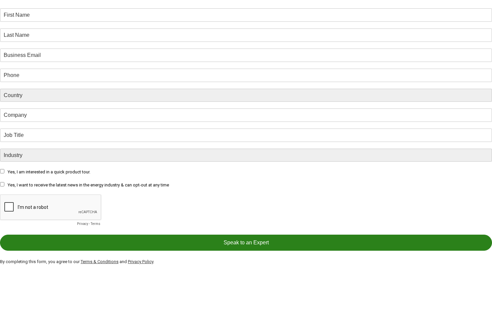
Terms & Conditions (99, 261)
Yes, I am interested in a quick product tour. (49, 171)
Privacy (82, 224)
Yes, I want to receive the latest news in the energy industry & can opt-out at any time (88, 184)
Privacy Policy (140, 261)
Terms (95, 224)
